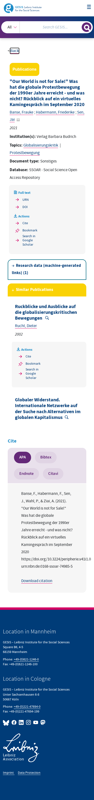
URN (25, 199)
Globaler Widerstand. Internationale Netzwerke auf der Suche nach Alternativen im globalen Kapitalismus (48, 409)
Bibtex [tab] (45, 457)
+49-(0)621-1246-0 (26, 659)
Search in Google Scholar (28, 240)
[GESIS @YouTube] (36, 722)
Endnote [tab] (26, 474)
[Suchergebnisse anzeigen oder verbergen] (86, 27)
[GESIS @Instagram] (28, 722)
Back (14, 51)
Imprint (8, 772)
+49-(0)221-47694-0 (27, 706)
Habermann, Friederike (55, 112)
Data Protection (29, 772)
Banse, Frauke (21, 112)
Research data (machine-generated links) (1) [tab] (46, 269)
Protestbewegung (25, 152)
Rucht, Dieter (26, 326)
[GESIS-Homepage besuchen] (23, 8)
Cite (25, 223)
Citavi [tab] (53, 474)
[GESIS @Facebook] (14, 722)
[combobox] (47, 27)
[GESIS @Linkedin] (21, 722)
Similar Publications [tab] (34, 290)
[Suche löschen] (78, 26)
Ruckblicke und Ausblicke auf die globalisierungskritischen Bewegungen (46, 312)
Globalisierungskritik (40, 145)
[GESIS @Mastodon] (42, 722)
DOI (25, 207)
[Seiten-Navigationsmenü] (89, 7)
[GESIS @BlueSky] (7, 722)
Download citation (36, 581)
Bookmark (29, 230)
